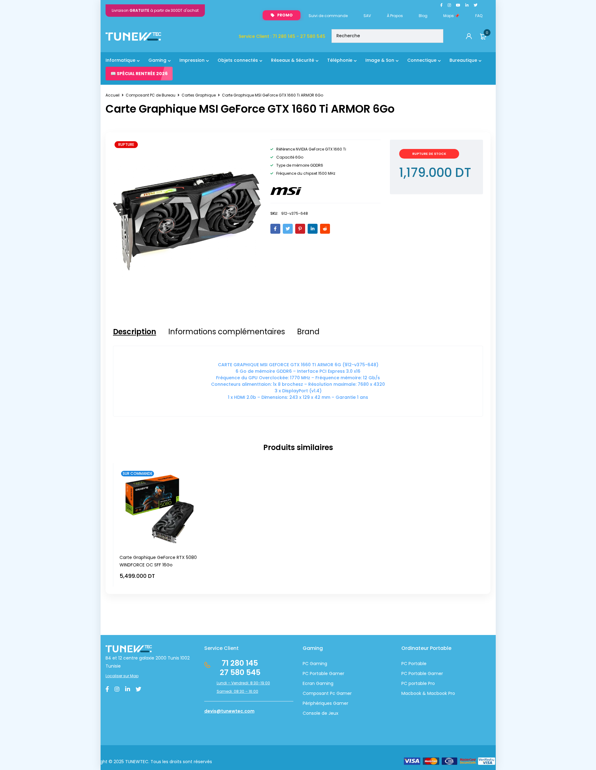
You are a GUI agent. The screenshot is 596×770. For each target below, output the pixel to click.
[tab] (134, 331)
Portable (417, 673)
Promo (285, 15)
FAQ (478, 15)
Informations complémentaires (226, 331)
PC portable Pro (418, 683)
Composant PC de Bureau (150, 95)
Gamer (435, 673)
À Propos (395, 15)
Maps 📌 (451, 15)
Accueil (113, 95)
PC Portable (414, 663)
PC (404, 673)
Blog (423, 15)
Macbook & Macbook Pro (428, 693)
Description (134, 331)
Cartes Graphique (199, 95)
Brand (308, 331)
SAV (367, 15)
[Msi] (285, 191)
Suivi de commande (328, 15)
